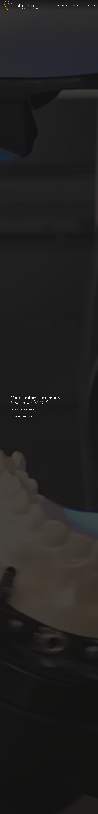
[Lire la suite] (49, 808)
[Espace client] (94, 5)
